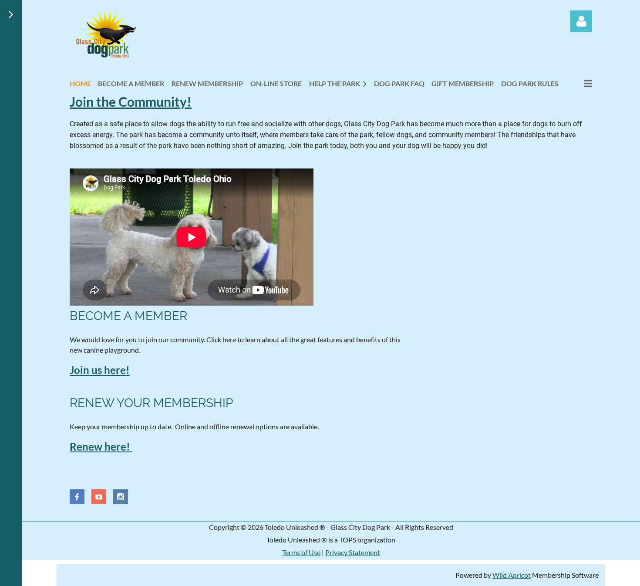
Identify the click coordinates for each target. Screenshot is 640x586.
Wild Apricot (511, 575)
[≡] (579, 83)
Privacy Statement (352, 552)
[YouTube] (98, 496)
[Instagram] (120, 496)
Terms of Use (301, 552)
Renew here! (101, 446)
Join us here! (100, 370)
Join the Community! (131, 101)
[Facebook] (77, 496)
